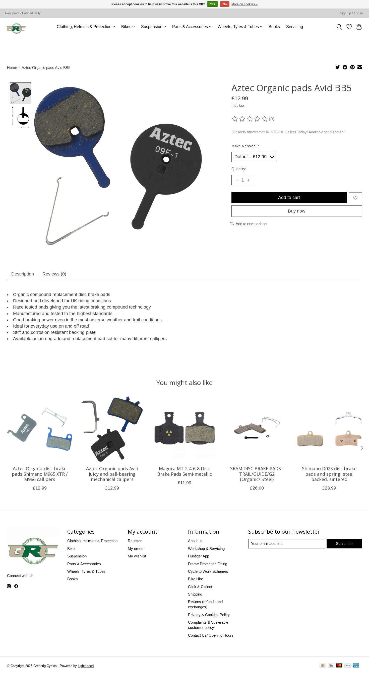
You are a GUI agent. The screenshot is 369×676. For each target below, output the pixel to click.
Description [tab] (22, 273)
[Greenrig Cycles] (16, 27)
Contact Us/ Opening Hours (210, 635)
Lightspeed (86, 666)
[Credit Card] (331, 666)
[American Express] (356, 666)
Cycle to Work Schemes (208, 571)
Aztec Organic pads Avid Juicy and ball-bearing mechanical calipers (112, 474)
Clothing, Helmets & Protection (92, 541)
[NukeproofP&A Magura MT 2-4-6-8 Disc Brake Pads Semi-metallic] (184, 429)
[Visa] (347, 666)
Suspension (77, 556)
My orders (136, 548)
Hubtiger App (198, 556)
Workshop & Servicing (206, 548)
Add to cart (289, 197)
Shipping (195, 594)
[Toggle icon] (339, 26)
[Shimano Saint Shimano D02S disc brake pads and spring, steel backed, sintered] (329, 429)
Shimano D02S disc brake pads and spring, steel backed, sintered (329, 474)
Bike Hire (195, 579)
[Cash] (323, 666)
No (225, 4)
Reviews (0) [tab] (54, 273)
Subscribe (344, 543)
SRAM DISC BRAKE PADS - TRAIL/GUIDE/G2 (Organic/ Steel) (257, 474)
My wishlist (137, 556)
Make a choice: (245, 146)
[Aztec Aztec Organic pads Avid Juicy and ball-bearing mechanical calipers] (112, 429)
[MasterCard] (339, 666)
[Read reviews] (250, 119)
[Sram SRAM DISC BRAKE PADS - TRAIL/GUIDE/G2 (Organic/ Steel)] (256, 429)
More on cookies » (244, 4)
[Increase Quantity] (248, 180)
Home (12, 67)
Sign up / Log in (351, 13)
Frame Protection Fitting (207, 564)
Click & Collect (200, 587)
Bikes (72, 548)
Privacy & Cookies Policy (209, 615)
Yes (212, 4)
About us (195, 541)
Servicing (294, 27)
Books (274, 27)
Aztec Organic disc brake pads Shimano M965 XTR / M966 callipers (40, 474)
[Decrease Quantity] (237, 180)
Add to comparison (251, 224)
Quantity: (238, 169)
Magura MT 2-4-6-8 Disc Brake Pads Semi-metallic (184, 471)
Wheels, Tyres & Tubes (86, 571)
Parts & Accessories (84, 564)
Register (135, 541)
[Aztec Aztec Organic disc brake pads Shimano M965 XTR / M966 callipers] (39, 429)
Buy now (296, 211)
